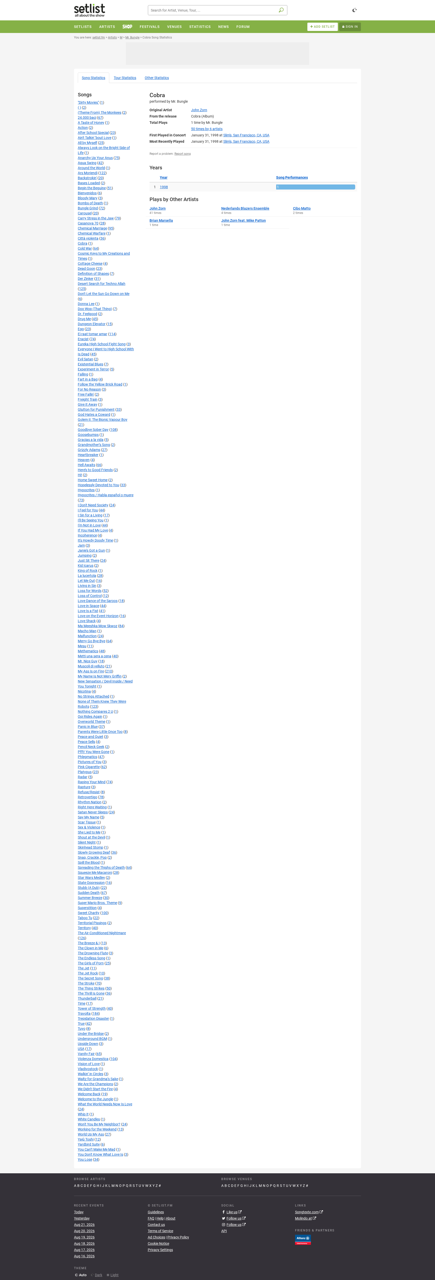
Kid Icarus (85, 565)
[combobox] (217, 10)
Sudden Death (89, 893)
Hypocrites (86, 490)
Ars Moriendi (87, 173)
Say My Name (88, 817)
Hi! (80, 475)
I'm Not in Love (89, 525)
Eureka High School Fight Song (102, 344)
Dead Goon (86, 269)
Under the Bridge (91, 1034)
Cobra (82, 243)
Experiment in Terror (93, 369)
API (224, 1231)
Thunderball (87, 998)
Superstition (87, 908)
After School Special (93, 133)
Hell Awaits (86, 465)
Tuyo (81, 1029)
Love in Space (88, 606)
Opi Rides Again (90, 716)
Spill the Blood (89, 862)
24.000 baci (87, 118)
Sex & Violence (89, 827)
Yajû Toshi (86, 1139)
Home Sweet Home (92, 480)
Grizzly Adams (89, 450)
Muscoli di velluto (91, 666)
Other (157, 78)
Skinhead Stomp (90, 847)
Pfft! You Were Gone (93, 752)
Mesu (82, 646)
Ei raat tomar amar (92, 334)
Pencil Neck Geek (91, 747)
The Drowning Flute (93, 953)
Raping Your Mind (91, 782)
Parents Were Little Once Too (100, 732)
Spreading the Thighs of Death (101, 867)
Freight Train (87, 399)
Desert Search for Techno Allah (101, 284)
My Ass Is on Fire (91, 671)
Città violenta (88, 238)
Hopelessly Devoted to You (98, 485)
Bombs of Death (90, 203)
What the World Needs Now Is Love (105, 1104)
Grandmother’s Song (94, 445)
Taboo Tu (85, 918)
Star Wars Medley (91, 878)
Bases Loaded (89, 183)
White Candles (89, 1119)
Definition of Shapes (93, 274)
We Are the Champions (95, 1084)
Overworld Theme (91, 722)
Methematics (88, 651)
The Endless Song (91, 958)
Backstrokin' (87, 178)
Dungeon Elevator (91, 324)
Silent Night (87, 842)
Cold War (85, 248)
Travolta (84, 1013)
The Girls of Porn (91, 963)
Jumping (85, 555)
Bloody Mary (87, 198)
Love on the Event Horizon (98, 616)
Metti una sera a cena (94, 656)
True (81, 1024)
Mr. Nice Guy (87, 661)
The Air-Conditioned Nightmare (102, 933)
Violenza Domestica (93, 1059)
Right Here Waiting (92, 807)
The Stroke (86, 983)
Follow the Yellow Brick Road (100, 384)
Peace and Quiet (90, 737)
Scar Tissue (87, 822)
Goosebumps (88, 435)
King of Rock (87, 571)
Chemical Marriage (92, 228)
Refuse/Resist (89, 792)
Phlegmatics (87, 757)
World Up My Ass (91, 1134)
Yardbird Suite (89, 1144)
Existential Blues (90, 364)
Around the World (91, 168)
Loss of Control (90, 596)
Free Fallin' (86, 394)
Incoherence (87, 535)
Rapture (84, 787)
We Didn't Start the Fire (95, 1089)
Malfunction (87, 636)
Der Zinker (85, 279)
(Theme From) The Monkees (99, 112)
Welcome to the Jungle (95, 1099)
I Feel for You (88, 510)
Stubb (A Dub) (89, 888)
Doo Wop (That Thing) (95, 309)
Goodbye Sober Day (93, 430)
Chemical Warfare (91, 233)
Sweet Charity (88, 913)
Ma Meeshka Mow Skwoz (97, 626)
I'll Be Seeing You (90, 520)
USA (81, 1049)
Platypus (85, 772)
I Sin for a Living (90, 515)
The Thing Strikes (91, 988)
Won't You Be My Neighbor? (99, 1124)
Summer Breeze (90, 898)
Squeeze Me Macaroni (95, 873)
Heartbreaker (88, 455)
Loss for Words (89, 591)
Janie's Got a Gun (91, 550)
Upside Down (88, 1044)
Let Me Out (86, 581)
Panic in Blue (88, 727)
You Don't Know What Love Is (100, 1154)
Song (93, 78)
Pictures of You (89, 762)
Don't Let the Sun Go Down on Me (103, 294)
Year (163, 177)
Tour (125, 78)
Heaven (84, 460)
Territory (84, 928)
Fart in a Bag (88, 379)
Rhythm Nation (89, 802)
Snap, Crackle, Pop (92, 857)
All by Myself (87, 143)
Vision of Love (89, 1064)
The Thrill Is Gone (91, 993)
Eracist (83, 339)
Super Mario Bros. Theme (97, 903)
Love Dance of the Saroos (98, 601)
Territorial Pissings (92, 923)
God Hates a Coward (94, 414)
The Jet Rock (88, 973)
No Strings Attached (93, 696)
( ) (79, 107)
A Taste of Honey (91, 123)
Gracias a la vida (90, 440)
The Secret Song (90, 978)
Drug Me (84, 319)
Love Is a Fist (88, 611)
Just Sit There (88, 560)
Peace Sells (86, 742)
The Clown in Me (90, 948)
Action (83, 128)
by (207, 129)
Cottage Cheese (90, 263)
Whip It (83, 1114)
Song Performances (292, 177)
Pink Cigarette (89, 767)
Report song (182, 154)
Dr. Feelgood (87, 314)
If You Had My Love (93, 530)
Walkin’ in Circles (90, 1074)
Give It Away (87, 404)
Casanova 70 (88, 223)
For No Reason (89, 389)
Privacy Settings (160, 1250)
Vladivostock (88, 1069)
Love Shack (87, 621)
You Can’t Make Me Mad (96, 1149)
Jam (81, 545)
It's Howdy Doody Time (95, 540)
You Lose (85, 1159)
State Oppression (91, 883)
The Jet (83, 968)
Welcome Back (89, 1094)
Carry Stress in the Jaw (96, 218)
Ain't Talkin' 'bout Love (94, 138)
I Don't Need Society (93, 505)
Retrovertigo (87, 797)
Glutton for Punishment (96, 409)
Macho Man (87, 631)
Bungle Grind (88, 208)
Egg (81, 329)
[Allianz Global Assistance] (303, 1239)
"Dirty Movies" (88, 102)
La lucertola (87, 576)
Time (81, 1003)
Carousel (85, 213)
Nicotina (84, 691)
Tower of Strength (92, 1008)
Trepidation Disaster (93, 1019)
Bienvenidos (87, 193)
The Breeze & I (89, 943)
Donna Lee (86, 304)
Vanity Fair (86, 1054)
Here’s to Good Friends (95, 470)
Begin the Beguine (92, 188)
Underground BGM (92, 1039)
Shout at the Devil (91, 837)
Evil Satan (85, 359)
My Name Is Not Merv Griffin (100, 676)
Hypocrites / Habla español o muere (105, 495)
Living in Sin (87, 586)
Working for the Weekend (97, 1129)
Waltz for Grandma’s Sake (98, 1079)
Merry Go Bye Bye (91, 641)
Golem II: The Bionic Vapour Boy (102, 420)
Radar (82, 777)
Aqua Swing (87, 163)
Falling (83, 374)
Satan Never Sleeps (93, 812)
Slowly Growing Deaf (94, 852)
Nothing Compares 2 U (95, 711)
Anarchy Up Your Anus (95, 158)
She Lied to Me (89, 832)
